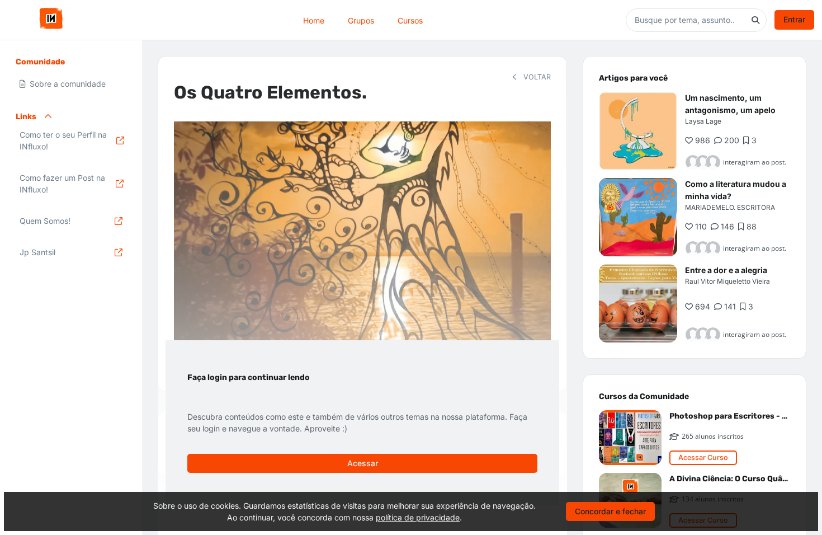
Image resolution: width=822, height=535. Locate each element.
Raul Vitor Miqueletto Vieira (727, 281)
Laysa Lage (703, 121)
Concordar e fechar (610, 511)
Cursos (410, 20)
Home (313, 20)
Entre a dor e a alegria (726, 270)
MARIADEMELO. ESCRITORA (730, 207)
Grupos (361, 20)
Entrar (794, 19)
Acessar (362, 463)
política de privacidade (418, 517)
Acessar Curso (703, 457)
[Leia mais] (638, 131)
